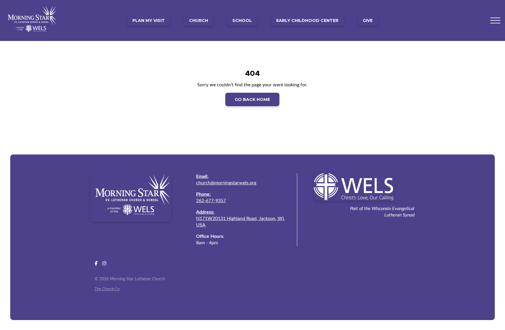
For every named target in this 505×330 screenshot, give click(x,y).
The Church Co (107, 289)
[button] (495, 20)
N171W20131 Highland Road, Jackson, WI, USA (240, 219)
